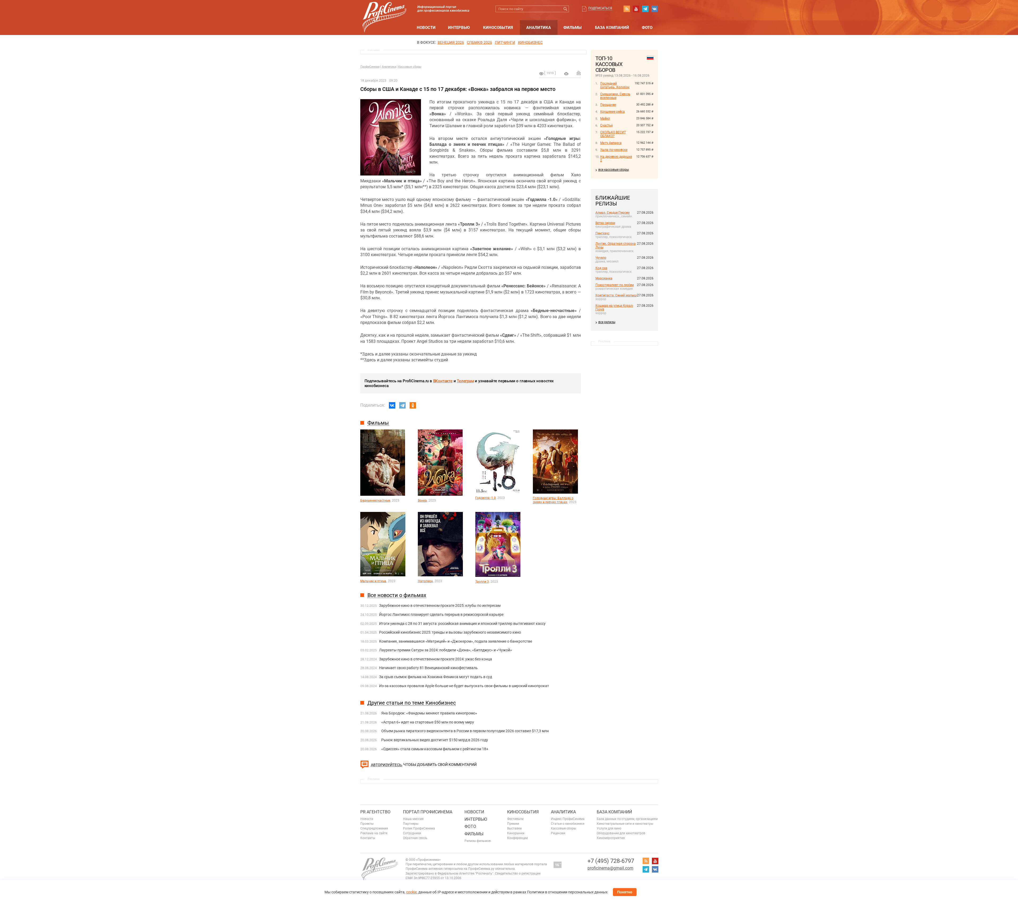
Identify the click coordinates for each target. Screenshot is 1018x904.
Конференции (517, 838)
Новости (426, 27)
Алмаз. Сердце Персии (612, 212)
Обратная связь (415, 838)
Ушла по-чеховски (614, 150)
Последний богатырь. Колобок (614, 85)
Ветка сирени (605, 223)
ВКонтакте (443, 381)
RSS (626, 9)
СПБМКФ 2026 (479, 42)
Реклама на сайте (373, 833)
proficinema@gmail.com (610, 868)
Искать (565, 9)
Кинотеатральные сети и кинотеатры (625, 824)
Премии (513, 824)
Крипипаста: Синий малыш (616, 295)
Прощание (608, 105)
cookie (411, 892)
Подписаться (600, 8)
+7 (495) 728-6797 (610, 861)
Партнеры (410, 824)
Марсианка (603, 278)
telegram (645, 9)
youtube (636, 9)
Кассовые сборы (410, 66)
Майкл (605, 118)
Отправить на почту (579, 73)
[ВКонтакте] (392, 405)
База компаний (612, 27)
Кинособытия (498, 27)
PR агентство (375, 811)
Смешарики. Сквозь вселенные (615, 96)
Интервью (459, 27)
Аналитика (538, 27)
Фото (647, 27)
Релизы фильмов (477, 841)
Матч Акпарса (611, 143)
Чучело (600, 258)
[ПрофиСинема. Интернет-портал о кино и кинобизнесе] (384, 11)
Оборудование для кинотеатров (621, 833)
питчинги (505, 42)
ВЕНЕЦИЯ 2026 (451, 42)
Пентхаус (602, 233)
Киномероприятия (611, 838)
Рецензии (558, 833)
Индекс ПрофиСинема (568, 819)
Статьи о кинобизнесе (567, 824)
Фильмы (572, 27)
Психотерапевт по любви (614, 285)
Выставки (514, 828)
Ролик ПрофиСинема (419, 828)
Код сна (601, 268)
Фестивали (515, 819)
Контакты (367, 838)
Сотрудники (412, 833)
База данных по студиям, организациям (627, 819)
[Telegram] (402, 405)
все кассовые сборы (613, 170)
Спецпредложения (374, 828)
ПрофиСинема (370, 66)
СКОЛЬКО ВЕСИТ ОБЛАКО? (613, 134)
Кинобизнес (530, 42)
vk (654, 9)
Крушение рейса (612, 111)
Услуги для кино (609, 828)
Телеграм (465, 381)
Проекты (367, 824)
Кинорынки (515, 833)
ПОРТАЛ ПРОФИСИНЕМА (427, 811)
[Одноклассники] (413, 405)
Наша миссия (413, 819)
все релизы (606, 322)
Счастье (606, 125)
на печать (566, 74)
